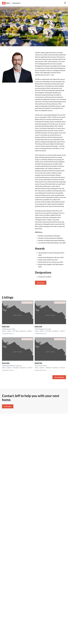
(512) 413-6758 (10, 39)
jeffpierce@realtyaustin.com (34, 39)
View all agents (9, 25)
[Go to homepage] (13, 3)
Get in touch (40, 283)
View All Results (59, 377)
